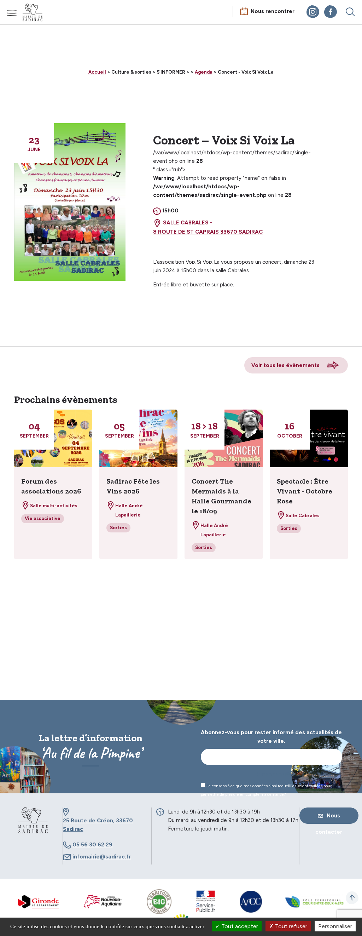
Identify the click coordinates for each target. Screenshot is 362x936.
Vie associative (42, 518)
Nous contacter (328, 818)
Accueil (97, 72)
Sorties (118, 527)
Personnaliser (335, 926)
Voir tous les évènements (285, 365)
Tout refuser (290, 926)
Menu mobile (12, 13)
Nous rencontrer (272, 11)
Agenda (203, 72)
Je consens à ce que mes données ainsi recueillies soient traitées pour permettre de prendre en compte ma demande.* (266, 790)
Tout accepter (239, 926)
